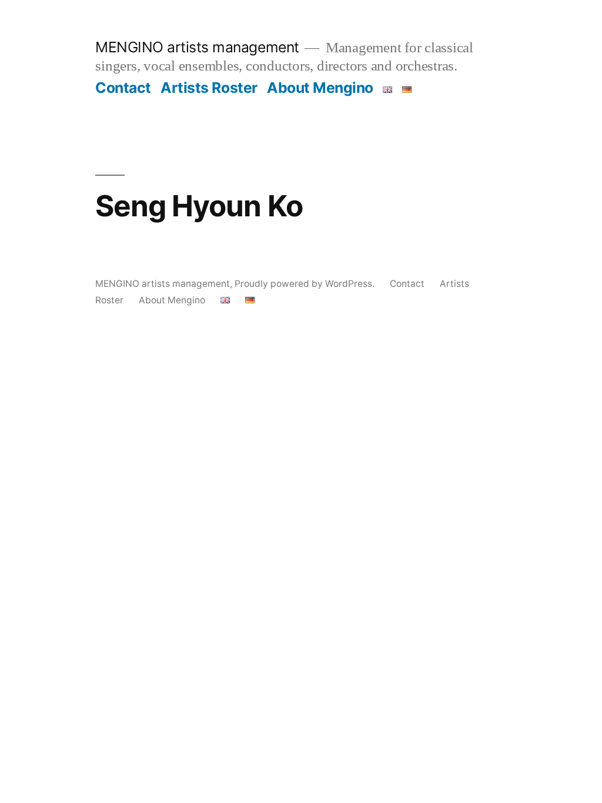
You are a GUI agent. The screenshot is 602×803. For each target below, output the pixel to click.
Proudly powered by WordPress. (306, 283)
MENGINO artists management (197, 47)
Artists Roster (208, 87)
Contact (123, 87)
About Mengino (320, 87)
